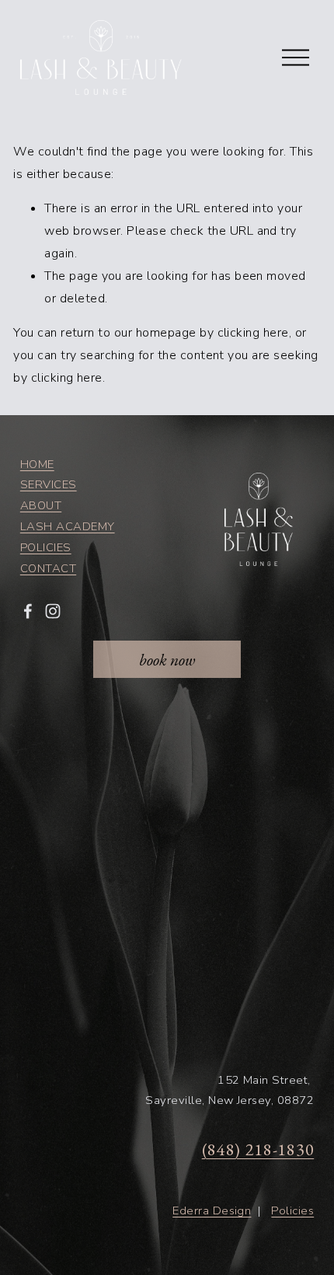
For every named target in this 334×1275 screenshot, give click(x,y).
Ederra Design (211, 1210)
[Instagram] (53, 611)
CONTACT (48, 568)
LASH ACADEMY (67, 526)
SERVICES (48, 484)
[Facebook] (28, 611)
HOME (37, 464)
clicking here (253, 332)
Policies (292, 1210)
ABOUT (40, 505)
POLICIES (45, 547)
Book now (167, 659)
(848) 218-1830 (258, 1149)
